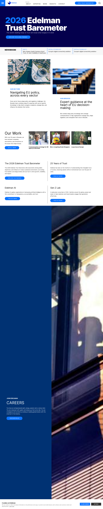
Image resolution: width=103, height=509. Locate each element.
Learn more (11, 506)
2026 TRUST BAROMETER (85, 3)
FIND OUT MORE (57, 176)
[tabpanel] (60, 142)
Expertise (37, 4)
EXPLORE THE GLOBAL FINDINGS (18, 37)
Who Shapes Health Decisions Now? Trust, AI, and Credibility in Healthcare (34, 52)
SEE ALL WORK (12, 147)
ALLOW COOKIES (85, 504)
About (28, 4)
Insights (52, 4)
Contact (61, 4)
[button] (2, 3)
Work (45, 4)
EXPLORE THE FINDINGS (14, 178)
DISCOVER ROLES (14, 418)
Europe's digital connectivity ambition (59, 51)
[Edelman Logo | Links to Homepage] (10, 3)
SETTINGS (96, 504)
